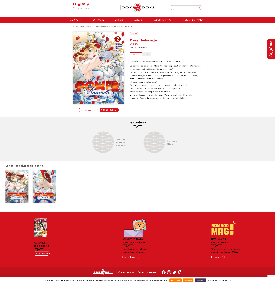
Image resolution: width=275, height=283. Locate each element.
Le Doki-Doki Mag (163, 19)
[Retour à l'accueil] (138, 8)
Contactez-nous (126, 272)
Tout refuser (188, 280)
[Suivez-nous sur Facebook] (271, 43)
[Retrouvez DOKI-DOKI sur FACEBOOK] (74, 4)
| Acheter (109, 110)
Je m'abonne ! (130, 256)
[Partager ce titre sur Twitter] (271, 48)
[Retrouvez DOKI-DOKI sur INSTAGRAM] (79, 4)
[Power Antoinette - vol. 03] (45, 186)
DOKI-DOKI (94, 26)
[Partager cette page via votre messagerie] (271, 54)
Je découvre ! (41, 253)
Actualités (76, 19)
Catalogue (98, 19)
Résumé (136, 54)
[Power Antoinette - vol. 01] (18, 186)
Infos (146, 54)
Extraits (119, 19)
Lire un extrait (90, 110)
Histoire (134, 33)
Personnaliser (200, 280)
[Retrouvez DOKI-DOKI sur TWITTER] (83, 4)
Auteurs (138, 19)
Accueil (75, 26)
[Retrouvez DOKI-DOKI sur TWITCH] (88, 4)
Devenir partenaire (147, 272)
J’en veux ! (218, 256)
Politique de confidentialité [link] (217, 280)
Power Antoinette (105, 26)
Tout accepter (175, 280)
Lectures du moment (194, 19)
